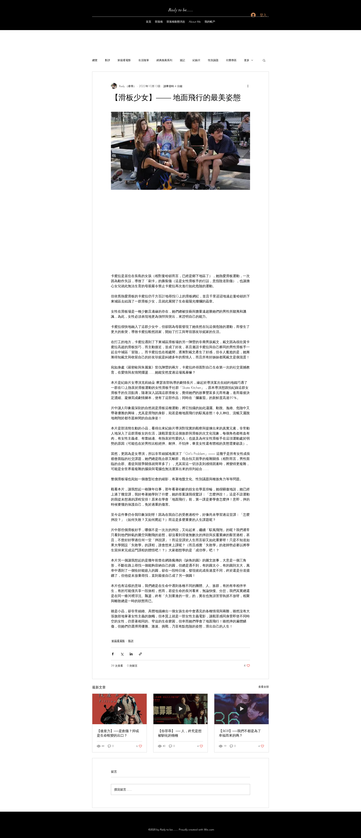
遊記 (182, 60)
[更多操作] (248, 86)
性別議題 (213, 60)
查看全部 (263, 686)
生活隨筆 (143, 60)
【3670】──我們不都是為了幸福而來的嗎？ (240, 733)
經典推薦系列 (164, 60)
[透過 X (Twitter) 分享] (122, 654)
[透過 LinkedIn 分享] (131, 654)
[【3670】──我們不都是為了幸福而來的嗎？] (241, 709)
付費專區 (231, 60)
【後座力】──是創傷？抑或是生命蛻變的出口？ (118, 733)
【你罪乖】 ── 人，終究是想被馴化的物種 (180, 733)
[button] (264, 60)
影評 (107, 60)
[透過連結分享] (140, 654)
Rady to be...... (180, 9)
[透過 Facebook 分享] (113, 654)
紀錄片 (196, 60)
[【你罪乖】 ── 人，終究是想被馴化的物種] (180, 709)
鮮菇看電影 (124, 60)
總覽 (94, 60)
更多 (246, 60)
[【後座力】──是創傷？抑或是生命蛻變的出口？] (119, 709)
